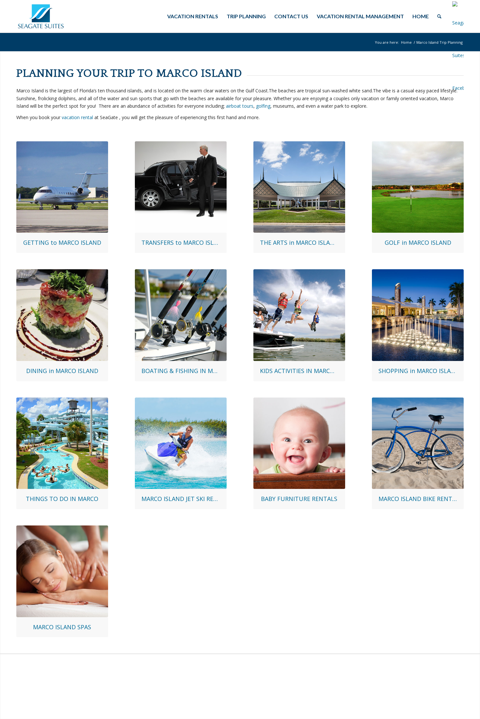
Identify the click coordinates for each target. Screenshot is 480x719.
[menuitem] (192, 16)
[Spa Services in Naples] (62, 571)
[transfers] (181, 187)
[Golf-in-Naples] (418, 187)
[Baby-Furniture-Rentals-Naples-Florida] (299, 443)
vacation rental (77, 117)
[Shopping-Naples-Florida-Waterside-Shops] (418, 315)
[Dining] (62, 315)
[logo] (40, 16)
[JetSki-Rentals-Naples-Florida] (181, 443)
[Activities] (62, 443)
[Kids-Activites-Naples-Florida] (299, 315)
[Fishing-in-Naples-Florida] (181, 315)
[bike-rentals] (418, 443)
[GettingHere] (62, 187)
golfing (263, 106)
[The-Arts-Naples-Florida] (299, 187)
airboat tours (239, 106)
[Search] (439, 16)
